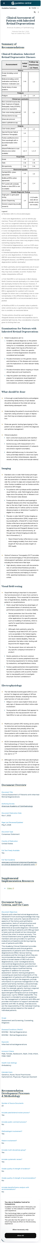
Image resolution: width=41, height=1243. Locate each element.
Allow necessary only (20, 1230)
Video (9, 888)
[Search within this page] (34, 12)
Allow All (20, 1235)
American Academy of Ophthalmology (17, 806)
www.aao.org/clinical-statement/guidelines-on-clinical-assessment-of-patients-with (19, 863)
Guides (34, 8)
